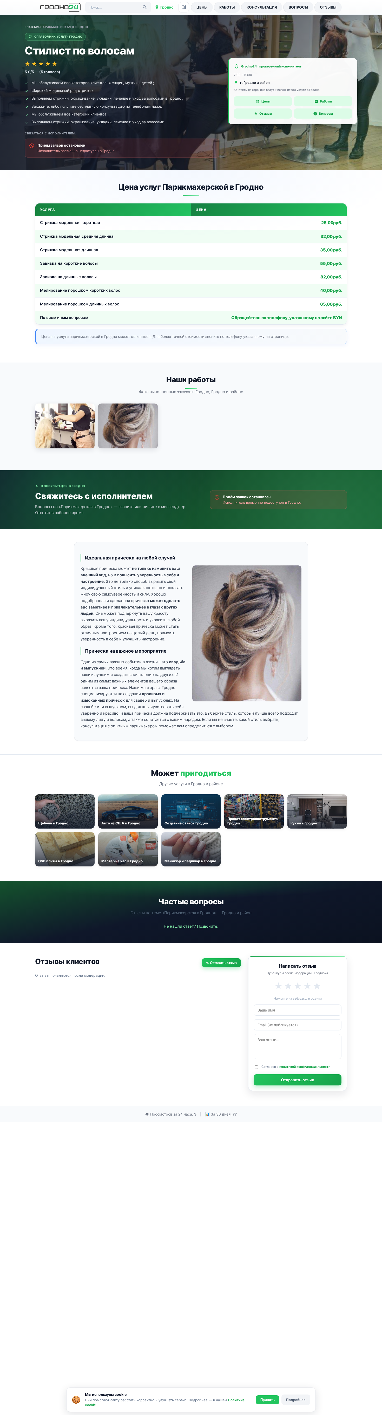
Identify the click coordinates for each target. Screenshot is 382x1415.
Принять (267, 1400)
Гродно (167, 7)
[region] (191, 263)
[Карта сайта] (184, 7)
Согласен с (295, 1067)
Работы (227, 7)
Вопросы (298, 7)
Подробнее (296, 1400)
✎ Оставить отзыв (221, 963)
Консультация (262, 7)
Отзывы (328, 7)
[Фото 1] (65, 426)
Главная (32, 27)
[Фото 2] (128, 426)
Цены (202, 7)
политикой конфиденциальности (304, 1067)
